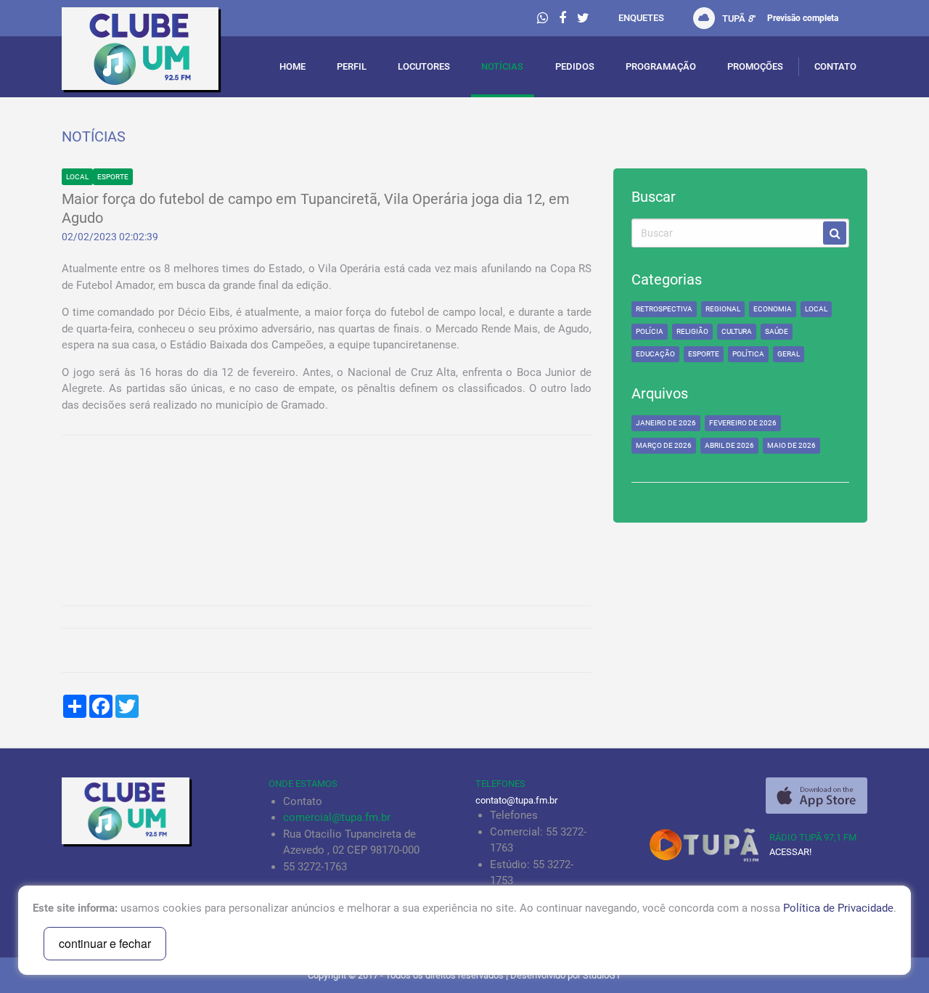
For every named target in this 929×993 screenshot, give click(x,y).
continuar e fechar (105, 943)
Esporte (112, 177)
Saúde (776, 331)
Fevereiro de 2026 (743, 423)
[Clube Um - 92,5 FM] (154, 52)
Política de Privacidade (838, 908)
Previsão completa (802, 18)
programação (661, 66)
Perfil (352, 66)
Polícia (649, 331)
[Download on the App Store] (816, 795)
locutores (424, 66)
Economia (772, 309)
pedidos (574, 66)
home (292, 66)
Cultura (736, 331)
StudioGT (602, 975)
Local (77, 177)
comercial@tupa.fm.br (336, 817)
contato (835, 66)
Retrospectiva (664, 309)
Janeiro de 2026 (666, 423)
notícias (502, 66)
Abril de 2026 (729, 445)
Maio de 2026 (791, 445)
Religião (692, 331)
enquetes (641, 17)
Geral (788, 354)
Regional (722, 309)
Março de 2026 (664, 445)
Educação (655, 354)
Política (748, 354)
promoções (755, 66)
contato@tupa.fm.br (516, 800)
